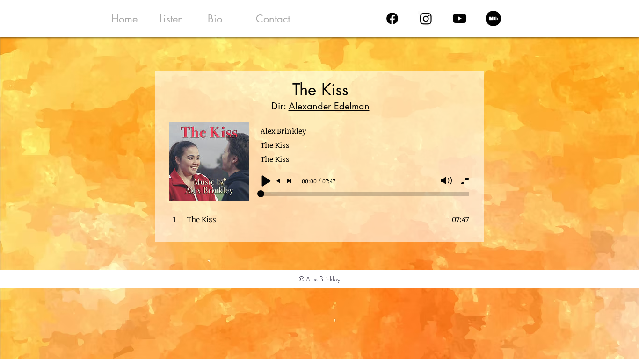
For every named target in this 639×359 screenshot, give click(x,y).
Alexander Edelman (329, 106)
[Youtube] (459, 18)
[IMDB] (493, 18)
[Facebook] (392, 18)
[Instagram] (426, 18)
